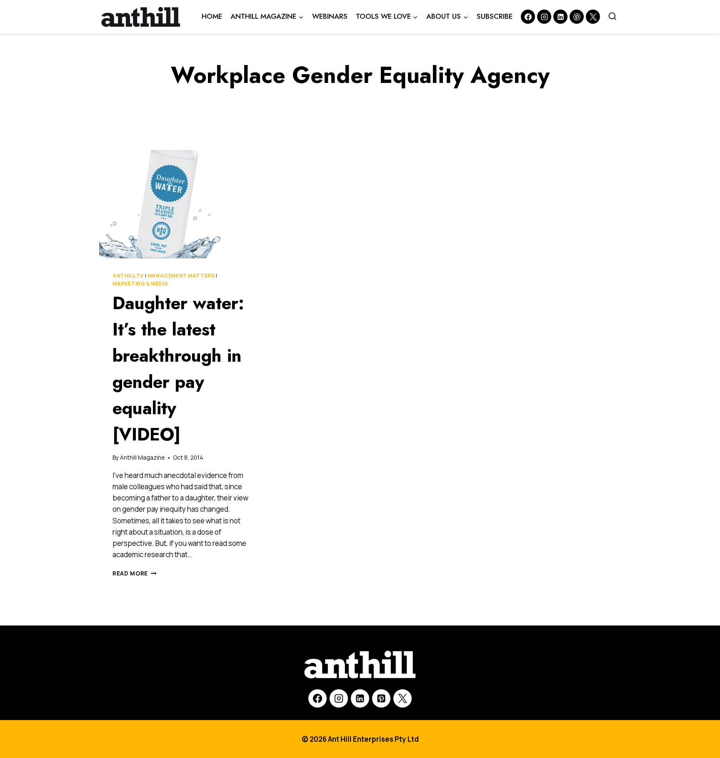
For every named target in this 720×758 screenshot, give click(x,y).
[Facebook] (528, 17)
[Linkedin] (560, 17)
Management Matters (181, 275)
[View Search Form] (612, 16)
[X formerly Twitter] (593, 17)
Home (212, 16)
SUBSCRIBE (494, 16)
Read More (134, 573)
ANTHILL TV (128, 275)
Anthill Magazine (142, 457)
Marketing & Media (140, 283)
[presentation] (180, 204)
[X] (402, 698)
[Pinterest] (577, 17)
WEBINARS (330, 16)
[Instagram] (544, 17)
